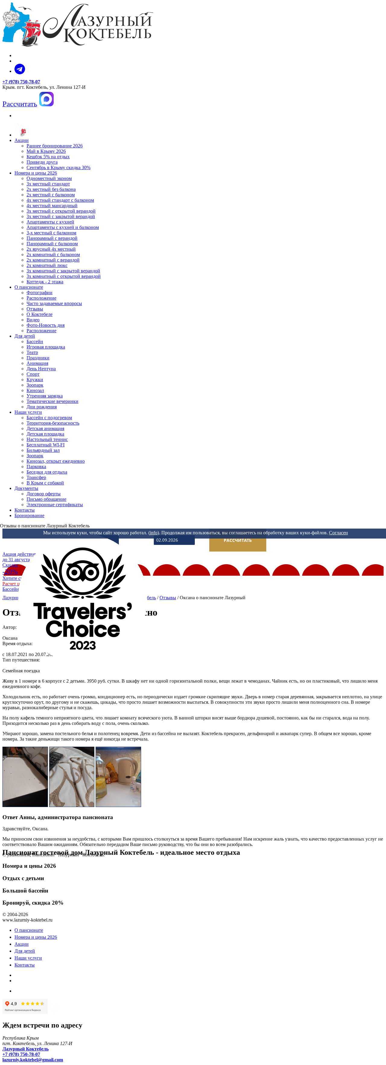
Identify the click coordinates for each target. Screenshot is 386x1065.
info (153, 532)
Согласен (338, 532)
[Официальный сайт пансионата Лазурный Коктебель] (20, 134)
